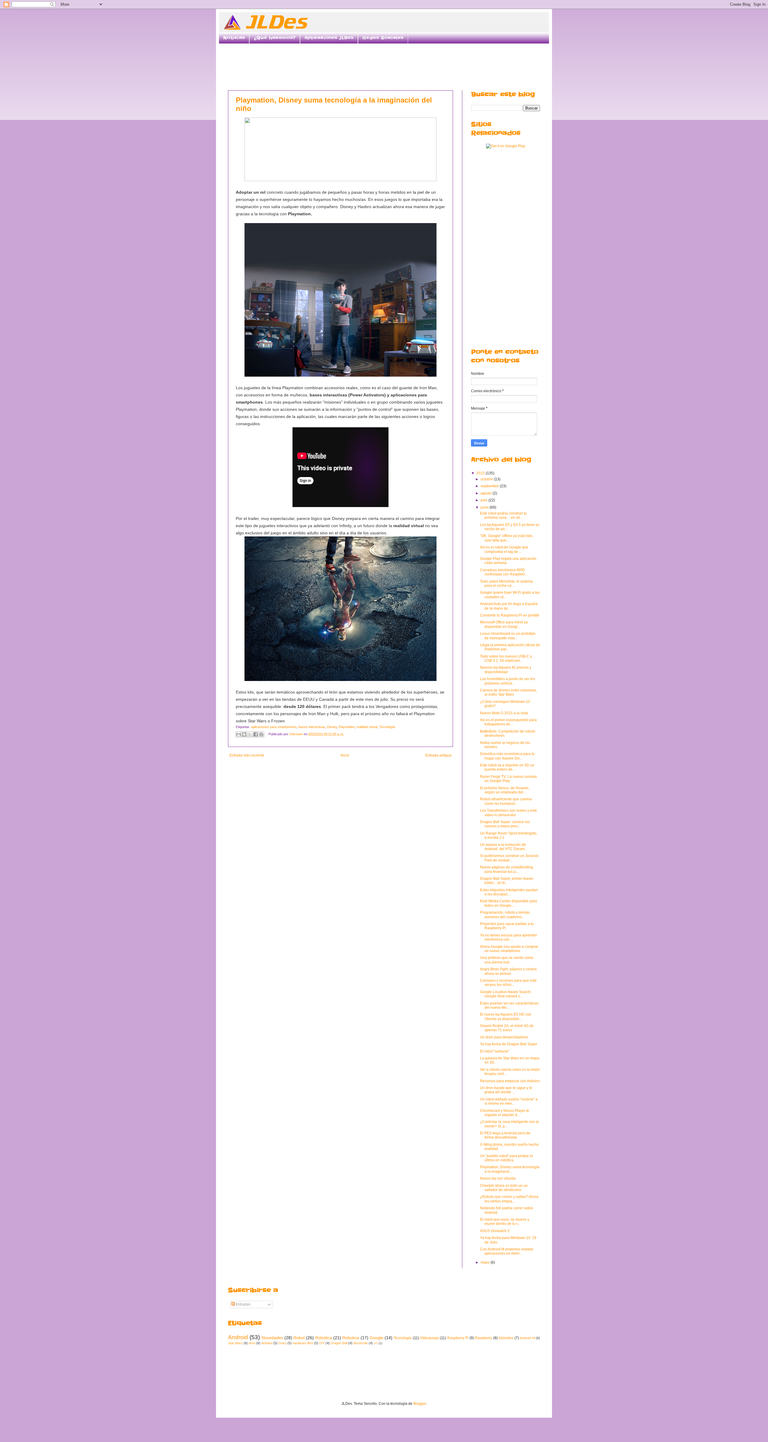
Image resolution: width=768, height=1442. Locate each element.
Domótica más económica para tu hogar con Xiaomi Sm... (507, 756)
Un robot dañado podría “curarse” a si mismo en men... (509, 1101)
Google (376, 1337)
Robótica (323, 1337)
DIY (322, 1343)
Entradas (242, 1304)
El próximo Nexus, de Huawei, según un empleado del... (504, 790)
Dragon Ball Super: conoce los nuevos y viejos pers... (505, 824)
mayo (485, 1262)
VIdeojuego (429, 1338)
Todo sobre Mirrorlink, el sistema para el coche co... (506, 583)
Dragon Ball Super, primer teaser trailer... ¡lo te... (506, 880)
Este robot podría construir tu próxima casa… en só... (503, 515)
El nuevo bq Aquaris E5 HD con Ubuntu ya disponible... (505, 1016)
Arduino (266, 1343)
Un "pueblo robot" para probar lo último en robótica (506, 1158)
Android (238, 1337)
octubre (487, 479)
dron (252, 1343)
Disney (332, 727)
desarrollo (360, 1343)
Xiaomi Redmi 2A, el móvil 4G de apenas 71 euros (507, 1028)
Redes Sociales (383, 38)
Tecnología (387, 727)
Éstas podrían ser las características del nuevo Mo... (509, 1005)
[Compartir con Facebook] (256, 734)
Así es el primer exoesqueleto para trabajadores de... (508, 722)
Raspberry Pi (458, 1338)
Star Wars (235, 1343)
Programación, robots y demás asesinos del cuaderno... (505, 914)
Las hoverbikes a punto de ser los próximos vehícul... (507, 681)
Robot (299, 1337)
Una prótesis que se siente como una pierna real (506, 960)
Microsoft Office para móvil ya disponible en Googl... (504, 624)
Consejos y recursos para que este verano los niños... (508, 982)
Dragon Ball (339, 1343)
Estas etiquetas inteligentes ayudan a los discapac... (509, 892)
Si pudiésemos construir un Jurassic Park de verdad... (509, 858)
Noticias (234, 38)
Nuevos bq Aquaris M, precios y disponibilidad (505, 669)
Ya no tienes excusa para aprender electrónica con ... (508, 937)
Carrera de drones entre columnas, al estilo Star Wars (508, 692)
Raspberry (483, 1338)
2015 (481, 473)
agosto (487, 493)
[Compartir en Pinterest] (261, 734)
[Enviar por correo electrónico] (239, 734)
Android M (527, 1338)
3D (376, 1343)
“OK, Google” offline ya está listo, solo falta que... (506, 538)
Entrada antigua (438, 755)
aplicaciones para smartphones (274, 727)
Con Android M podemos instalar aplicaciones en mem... (506, 1251)
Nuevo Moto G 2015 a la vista (504, 713)
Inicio (344, 755)
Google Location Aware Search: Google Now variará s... (506, 994)
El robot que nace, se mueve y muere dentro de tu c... (504, 1221)
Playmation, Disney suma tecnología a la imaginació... (509, 1169)
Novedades (272, 1337)
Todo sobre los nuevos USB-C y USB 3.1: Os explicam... (506, 658)
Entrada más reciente (247, 755)
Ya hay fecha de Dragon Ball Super (508, 1044)
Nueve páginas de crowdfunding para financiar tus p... (506, 869)
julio (484, 500)
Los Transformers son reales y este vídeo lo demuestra (508, 812)
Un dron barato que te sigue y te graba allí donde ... (506, 1090)
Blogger (419, 1404)
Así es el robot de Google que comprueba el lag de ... (504, 549)
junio (485, 507)
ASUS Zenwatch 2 (495, 1231)
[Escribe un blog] (244, 734)
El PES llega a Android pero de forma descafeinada (505, 1135)
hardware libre (302, 1343)
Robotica (350, 1337)
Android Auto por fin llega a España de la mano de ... (509, 606)
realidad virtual (366, 727)
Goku (282, 1343)
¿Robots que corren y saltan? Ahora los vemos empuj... (509, 1199)
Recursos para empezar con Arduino (510, 1081)
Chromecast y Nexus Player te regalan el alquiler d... (504, 1113)
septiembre (490, 486)
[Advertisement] (384, 66)
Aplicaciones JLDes (328, 38)
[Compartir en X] (250, 734)
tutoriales (506, 1338)
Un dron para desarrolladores (504, 1037)
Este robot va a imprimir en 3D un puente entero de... (507, 767)
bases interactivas (311, 727)
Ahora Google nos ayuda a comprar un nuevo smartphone (509, 949)
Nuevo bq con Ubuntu (498, 1178)
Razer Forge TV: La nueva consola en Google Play (508, 779)
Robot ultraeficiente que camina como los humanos (506, 801)
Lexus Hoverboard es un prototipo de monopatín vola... (508, 635)
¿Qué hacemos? (275, 38)
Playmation (347, 727)
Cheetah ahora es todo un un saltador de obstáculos (504, 1188)
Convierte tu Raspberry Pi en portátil (509, 615)
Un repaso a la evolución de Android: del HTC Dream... (503, 847)
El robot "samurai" (494, 1051)
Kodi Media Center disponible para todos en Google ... (508, 903)
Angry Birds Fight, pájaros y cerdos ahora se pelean (508, 971)
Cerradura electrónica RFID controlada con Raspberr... (503, 572)
